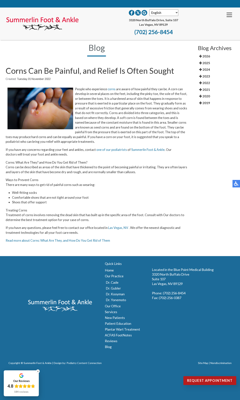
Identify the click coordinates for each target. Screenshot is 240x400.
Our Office (113, 306)
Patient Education (118, 323)
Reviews (111, 341)
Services (111, 312)
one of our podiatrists (111, 150)
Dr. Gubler (113, 288)
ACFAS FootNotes (118, 335)
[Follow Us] (138, 13)
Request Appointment (209, 380)
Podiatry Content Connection (84, 363)
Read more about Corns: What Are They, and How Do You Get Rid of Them (58, 240)
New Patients (115, 318)
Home (109, 270)
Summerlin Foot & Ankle (148, 150)
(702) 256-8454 (153, 32)
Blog (108, 347)
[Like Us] (132, 13)
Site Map (203, 363)
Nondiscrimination (221, 363)
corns (112, 89)
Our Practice (114, 276)
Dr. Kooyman (115, 294)
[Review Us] (144, 13)
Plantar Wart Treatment (122, 329)
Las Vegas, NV (118, 228)
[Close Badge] (38, 371)
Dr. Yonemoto (116, 300)
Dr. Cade (112, 282)
